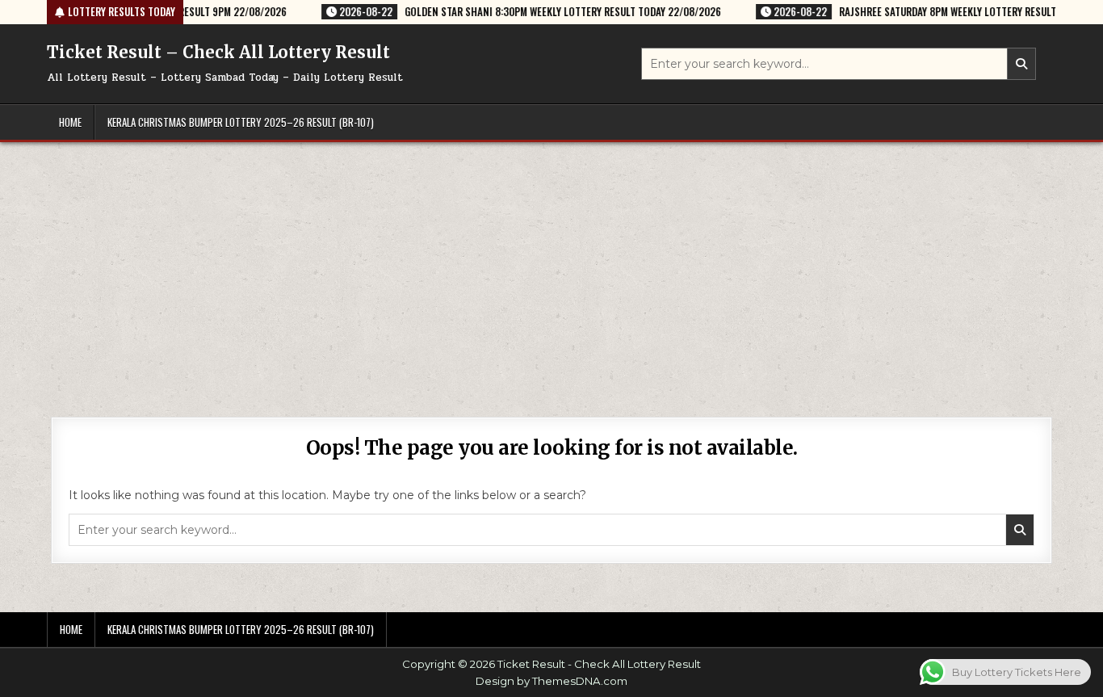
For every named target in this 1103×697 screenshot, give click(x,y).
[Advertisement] (551, 263)
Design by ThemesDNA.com (551, 680)
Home (70, 122)
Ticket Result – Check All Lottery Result (218, 52)
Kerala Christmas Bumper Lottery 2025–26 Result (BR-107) (240, 122)
